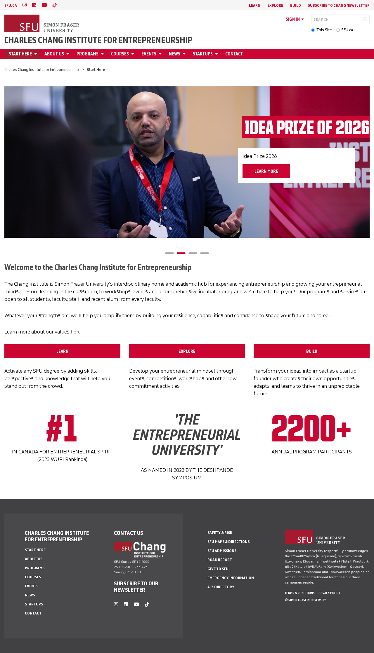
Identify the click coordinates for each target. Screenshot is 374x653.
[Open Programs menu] (103, 54)
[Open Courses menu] (133, 54)
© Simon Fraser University (305, 600)
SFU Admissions (221, 550)
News (174, 54)
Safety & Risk (219, 532)
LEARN (62, 351)
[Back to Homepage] (42, 24)
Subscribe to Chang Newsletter (339, 5)
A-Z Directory (220, 586)
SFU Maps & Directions (228, 541)
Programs (87, 54)
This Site (324, 29)
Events (148, 54)
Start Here (20, 54)
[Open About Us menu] (68, 54)
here (76, 332)
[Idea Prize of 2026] (187, 162)
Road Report (219, 559)
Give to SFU (217, 568)
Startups (203, 54)
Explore (275, 5)
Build (295, 5)
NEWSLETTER (129, 589)
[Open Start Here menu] (36, 54)
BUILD (311, 351)
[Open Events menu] (161, 54)
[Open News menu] (184, 54)
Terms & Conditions (300, 593)
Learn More (266, 171)
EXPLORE (187, 351)
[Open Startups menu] (217, 54)
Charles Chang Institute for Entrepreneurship (98, 40)
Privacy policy (329, 593)
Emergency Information (230, 577)
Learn (254, 5)
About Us (54, 54)
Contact (234, 54)
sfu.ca (10, 5)
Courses (120, 54)
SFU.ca (347, 29)
